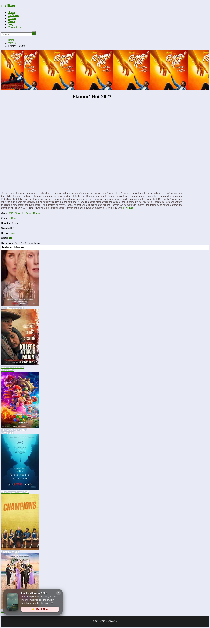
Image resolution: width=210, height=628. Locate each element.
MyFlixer (128, 207)
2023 (11, 213)
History (36, 213)
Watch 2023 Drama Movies (27, 243)
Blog (10, 24)
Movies (12, 18)
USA (13, 218)
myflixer (8, 5)
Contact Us (14, 27)
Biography (19, 213)
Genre (11, 21)
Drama (29, 213)
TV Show (13, 15)
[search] (34, 33)
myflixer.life (111, 621)
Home (11, 12)
